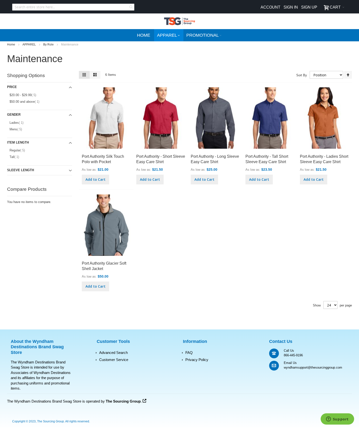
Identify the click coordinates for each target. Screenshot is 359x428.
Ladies (19, 122)
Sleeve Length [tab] (20, 170)
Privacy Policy (196, 360)
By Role (48, 44)
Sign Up (309, 7)
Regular (21, 150)
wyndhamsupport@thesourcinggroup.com (313, 367)
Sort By (301, 75)
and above (27, 101)
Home (11, 44)
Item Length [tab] (18, 142)
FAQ (189, 352)
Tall (17, 157)
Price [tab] (12, 87)
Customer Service (113, 360)
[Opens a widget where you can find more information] (337, 419)
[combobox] (73, 7)
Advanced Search (113, 352)
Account (270, 7)
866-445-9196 (293, 355)
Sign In (291, 7)
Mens (19, 129)
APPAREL (29, 44)
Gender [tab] (14, 114)
